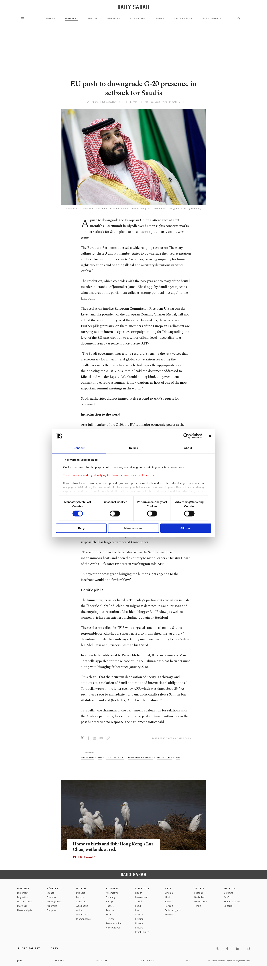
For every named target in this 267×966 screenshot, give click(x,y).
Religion (139, 918)
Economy (110, 897)
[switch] (115, 514)
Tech (108, 914)
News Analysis (24, 910)
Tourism (110, 910)
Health (138, 892)
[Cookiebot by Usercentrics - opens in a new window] (186, 436)
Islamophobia (211, 18)
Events (168, 901)
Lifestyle (142, 888)
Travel (138, 901)
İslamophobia (83, 918)
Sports (199, 888)
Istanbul (51, 892)
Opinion (230, 888)
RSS (188, 960)
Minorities (52, 905)
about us (101, 960)
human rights (164, 757)
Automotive (112, 892)
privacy (59, 960)
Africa (160, 18)
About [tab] (188, 447)
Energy (109, 901)
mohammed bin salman (140, 757)
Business (112, 888)
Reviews (169, 914)
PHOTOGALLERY (86, 857)
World (50, 18)
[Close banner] (210, 436)
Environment (141, 897)
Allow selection (133, 528)
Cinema (169, 892)
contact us (146, 960)
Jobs (20, 960)
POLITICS (23, 888)
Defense (110, 918)
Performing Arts (173, 910)
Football (198, 892)
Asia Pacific (138, 18)
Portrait (169, 905)
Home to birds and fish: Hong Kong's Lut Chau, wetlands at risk (113, 847)
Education (52, 897)
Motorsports (200, 901)
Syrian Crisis (183, 18)
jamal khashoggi (115, 757)
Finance (110, 905)
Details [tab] (133, 447)
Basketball (199, 897)
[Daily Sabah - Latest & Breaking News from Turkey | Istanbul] (133, 7)
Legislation (22, 897)
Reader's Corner (232, 901)
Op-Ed (227, 897)
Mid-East (71, 18)
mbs (100, 757)
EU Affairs (22, 905)
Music (168, 897)
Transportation (114, 923)
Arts (168, 888)
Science (139, 914)
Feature (139, 927)
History (139, 923)
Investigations (54, 901)
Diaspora (51, 910)
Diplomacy (22, 892)
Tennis (197, 905)
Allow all (185, 528)
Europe (93, 18)
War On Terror (24, 901)
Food (138, 905)
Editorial (228, 905)
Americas (113, 18)
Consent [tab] (79, 447)
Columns (228, 892)
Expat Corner (142, 932)
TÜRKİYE (52, 888)
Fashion (139, 910)
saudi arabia (87, 757)
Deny (81, 528)
